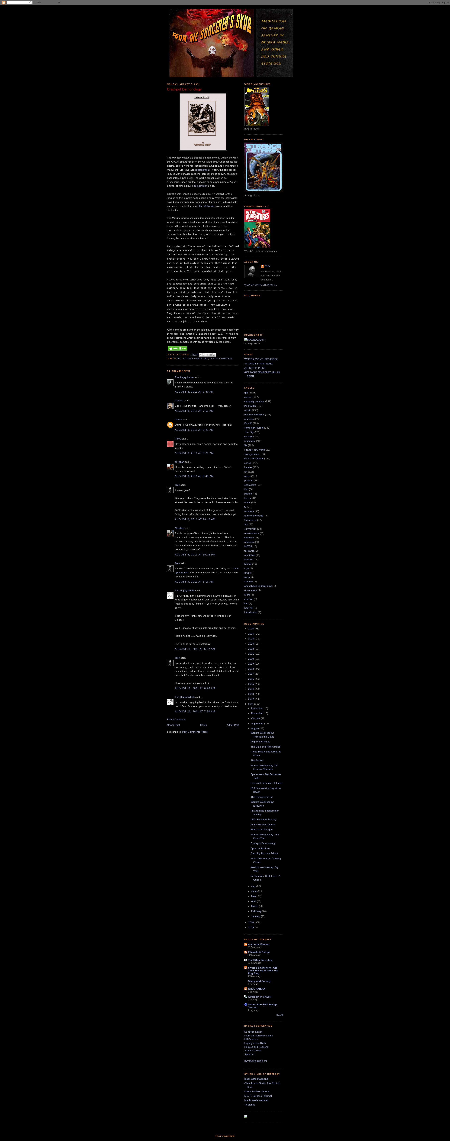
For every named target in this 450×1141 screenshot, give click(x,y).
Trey (177, 484)
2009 (251, 927)
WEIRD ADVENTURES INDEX (261, 359)
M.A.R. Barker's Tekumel (258, 1095)
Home (203, 724)
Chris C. (179, 400)
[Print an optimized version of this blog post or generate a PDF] (177, 351)
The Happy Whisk (185, 590)
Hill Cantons (251, 1039)
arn (246, 524)
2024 (251, 638)
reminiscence (251, 533)
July (253, 886)
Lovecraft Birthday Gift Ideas (266, 783)
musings (249, 419)
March (255, 906)
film (246, 489)
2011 (251, 704)
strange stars (251, 454)
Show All (279, 1015)
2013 (251, 694)
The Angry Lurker (184, 377)
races (247, 476)
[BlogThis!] (204, 355)
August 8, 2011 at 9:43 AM (194, 476)
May (254, 896)
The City (215, 359)
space (247, 462)
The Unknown (206, 206)
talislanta (249, 550)
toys (246, 568)
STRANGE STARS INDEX (258, 363)
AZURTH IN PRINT (255, 368)
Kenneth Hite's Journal (256, 1091)
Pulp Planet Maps (260, 741)
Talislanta (249, 1104)
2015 (251, 684)
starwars (249, 537)
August (255, 728)
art (245, 471)
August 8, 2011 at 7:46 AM (194, 391)
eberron (248, 599)
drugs (247, 572)
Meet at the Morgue (262, 829)
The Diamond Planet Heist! (266, 746)
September (257, 723)
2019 (251, 663)
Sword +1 (249, 1054)
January (256, 916)
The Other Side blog (260, 960)
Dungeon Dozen (253, 1031)
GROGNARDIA (256, 988)
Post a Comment (176, 719)
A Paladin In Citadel (259, 996)
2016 (251, 678)
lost (246, 603)
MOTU (248, 546)
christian (179, 461)
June (254, 891)
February (256, 911)
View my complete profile (260, 285)
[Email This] (200, 355)
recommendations (254, 414)
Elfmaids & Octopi (259, 952)
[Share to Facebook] (211, 355)
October (256, 718)
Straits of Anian (252, 1050)
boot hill (248, 607)
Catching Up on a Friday (264, 853)
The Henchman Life (262, 797)
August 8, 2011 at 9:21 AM (194, 429)
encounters (250, 590)
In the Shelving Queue (263, 824)
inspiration (250, 405)
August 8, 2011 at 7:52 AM (194, 410)
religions (249, 542)
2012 (251, 698)
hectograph (202, 169)
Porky (178, 438)
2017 (251, 673)
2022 (251, 648)
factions (248, 559)
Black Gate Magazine (256, 1078)
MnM (247, 594)
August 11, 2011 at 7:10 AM (195, 711)
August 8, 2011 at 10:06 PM (195, 554)
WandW (248, 581)
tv (245, 506)
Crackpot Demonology (263, 843)
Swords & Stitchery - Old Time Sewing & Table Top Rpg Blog (263, 970)
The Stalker (257, 760)
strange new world (195, 359)
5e (245, 445)
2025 (251, 633)
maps (247, 502)
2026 (251, 628)
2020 (251, 658)
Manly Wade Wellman (256, 1100)
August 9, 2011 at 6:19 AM (194, 581)
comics (248, 397)
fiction (247, 498)
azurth (247, 410)
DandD (248, 423)
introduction (250, 612)
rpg (179, 359)
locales (248, 467)
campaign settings (254, 401)
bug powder (200, 185)
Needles (179, 528)
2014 (251, 688)
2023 (251, 643)
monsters (249, 440)
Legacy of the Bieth (255, 1043)
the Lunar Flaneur (258, 944)
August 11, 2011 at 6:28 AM (195, 688)
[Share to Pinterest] (214, 355)
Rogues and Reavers (256, 1046)
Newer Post (173, 724)
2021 (251, 653)
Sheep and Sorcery (259, 981)
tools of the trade (253, 515)
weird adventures (253, 458)
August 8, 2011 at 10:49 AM (195, 519)
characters (250, 484)
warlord (248, 436)
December (257, 708)
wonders (227, 359)
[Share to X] (207, 355)
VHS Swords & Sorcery (263, 819)
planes (248, 493)
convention (250, 528)
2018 (251, 668)
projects (248, 480)
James (178, 419)
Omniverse (250, 520)
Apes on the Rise (260, 848)
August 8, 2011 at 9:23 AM (194, 453)
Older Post (233, 724)
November (257, 713)
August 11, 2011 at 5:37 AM (195, 649)
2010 (251, 922)
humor (248, 564)
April (254, 901)
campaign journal (253, 427)
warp (247, 577)
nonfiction (249, 555)
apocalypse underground (258, 585)
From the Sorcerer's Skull (258, 1035)
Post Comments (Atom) (195, 731)
